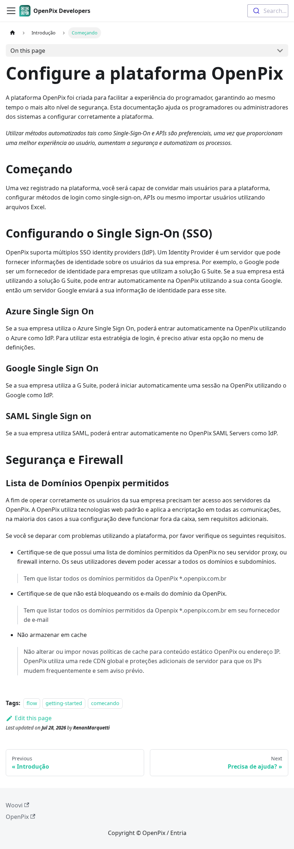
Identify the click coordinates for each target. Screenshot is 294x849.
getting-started (64, 703)
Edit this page (33, 718)
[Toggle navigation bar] (11, 10)
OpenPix (17, 817)
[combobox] (267, 10)
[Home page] (12, 32)
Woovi (14, 805)
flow (32, 703)
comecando (105, 703)
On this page (27, 51)
